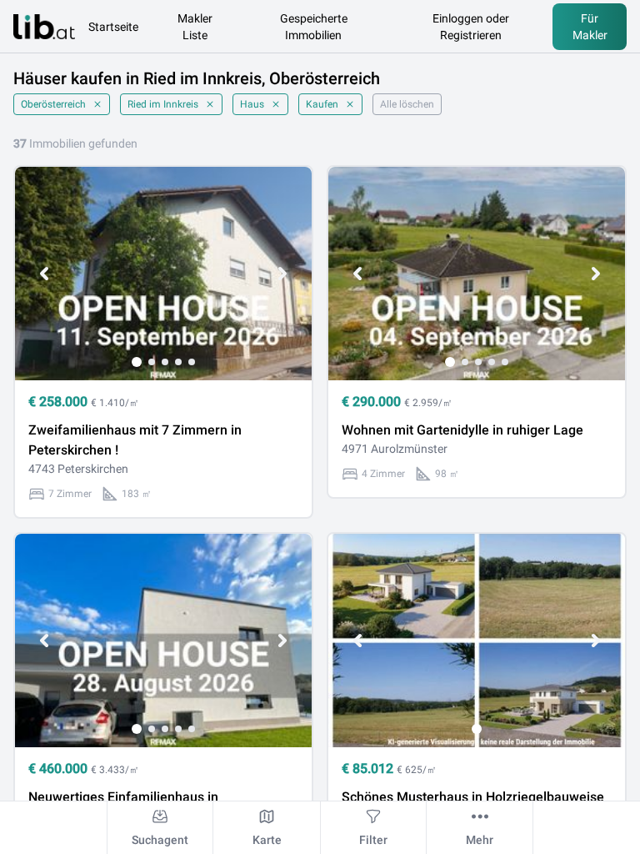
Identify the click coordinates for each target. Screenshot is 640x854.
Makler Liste (195, 27)
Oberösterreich (53, 104)
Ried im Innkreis (163, 104)
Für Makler (590, 27)
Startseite (113, 26)
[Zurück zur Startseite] (44, 26)
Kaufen (322, 104)
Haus (252, 104)
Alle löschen (407, 104)
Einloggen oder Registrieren (470, 27)
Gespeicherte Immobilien (314, 27)
